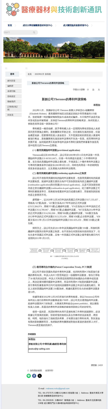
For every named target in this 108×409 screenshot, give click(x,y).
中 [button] (93, 89)
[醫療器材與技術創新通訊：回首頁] (54, 10)
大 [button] (99, 89)
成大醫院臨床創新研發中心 (75, 25)
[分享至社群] (29, 376)
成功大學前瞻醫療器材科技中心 (37, 25)
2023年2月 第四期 (43, 74)
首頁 (10, 25)
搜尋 (34, 32)
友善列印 (49, 370)
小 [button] (88, 89)
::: (6, 68)
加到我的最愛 (36, 370)
